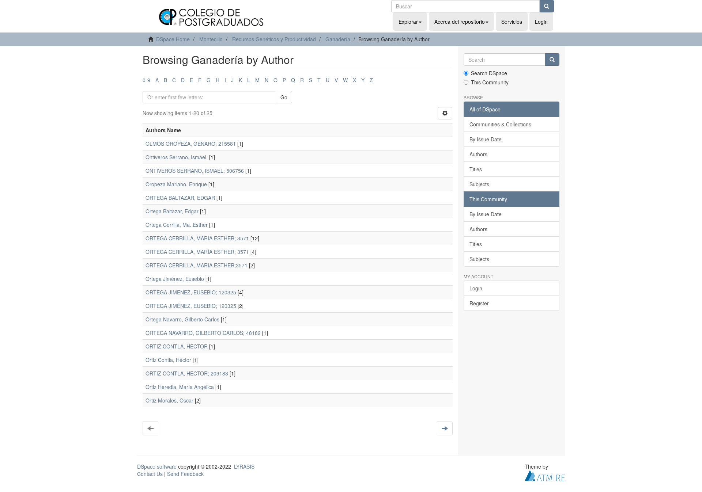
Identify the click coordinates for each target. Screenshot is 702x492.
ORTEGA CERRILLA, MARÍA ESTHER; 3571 (197, 251)
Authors (478, 154)
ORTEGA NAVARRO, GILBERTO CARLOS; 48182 (203, 332)
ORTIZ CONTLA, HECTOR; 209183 (187, 373)
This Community (490, 82)
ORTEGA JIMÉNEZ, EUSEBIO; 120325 (191, 305)
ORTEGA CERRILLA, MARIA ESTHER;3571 (197, 265)
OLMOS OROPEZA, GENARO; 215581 (191, 143)
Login (475, 288)
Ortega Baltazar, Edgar (172, 211)
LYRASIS (244, 466)
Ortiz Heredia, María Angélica (180, 386)
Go (283, 97)
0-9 (146, 80)
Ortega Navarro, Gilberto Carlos (182, 319)
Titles (475, 169)
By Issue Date (485, 139)
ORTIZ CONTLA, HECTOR (177, 346)
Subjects (479, 184)
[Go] (546, 6)
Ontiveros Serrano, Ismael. (177, 157)
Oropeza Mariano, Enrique (176, 184)
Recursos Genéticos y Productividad (274, 39)
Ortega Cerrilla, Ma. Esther (177, 224)
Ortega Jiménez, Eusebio (175, 278)
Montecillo (211, 39)
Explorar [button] (408, 21)
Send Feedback (185, 473)
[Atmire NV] (545, 474)
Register (479, 303)
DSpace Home (173, 39)
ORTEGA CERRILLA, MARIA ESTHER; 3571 (197, 238)
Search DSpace (489, 73)
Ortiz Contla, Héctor (168, 359)
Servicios (511, 21)
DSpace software (157, 466)
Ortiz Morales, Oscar (169, 400)
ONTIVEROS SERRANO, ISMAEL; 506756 (195, 170)
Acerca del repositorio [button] (459, 21)
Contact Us (150, 473)
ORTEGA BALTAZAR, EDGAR (180, 197)
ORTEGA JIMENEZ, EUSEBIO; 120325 (191, 292)
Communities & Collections (500, 124)
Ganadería (337, 39)
